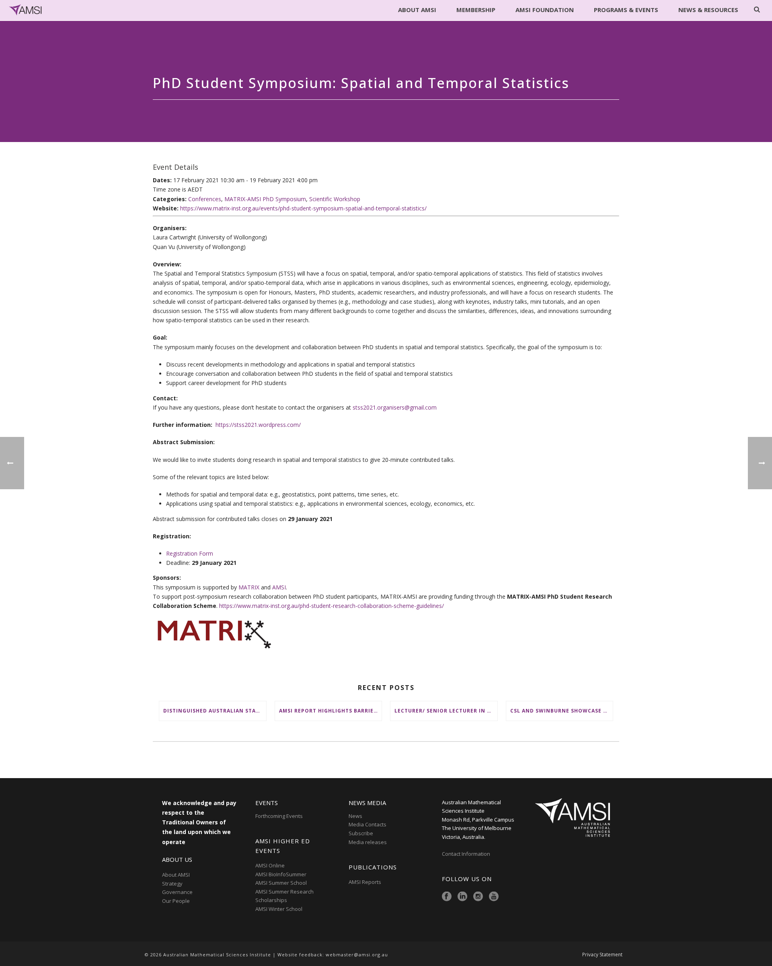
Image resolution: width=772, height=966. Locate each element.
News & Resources (708, 10)
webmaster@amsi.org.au (357, 955)
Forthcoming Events (279, 816)
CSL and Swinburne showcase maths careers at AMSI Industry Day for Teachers (561, 710)
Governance (177, 892)
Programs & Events (626, 10)
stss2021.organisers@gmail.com (395, 407)
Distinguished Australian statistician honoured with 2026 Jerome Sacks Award (214, 710)
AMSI (279, 587)
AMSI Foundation (544, 10)
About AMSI (417, 10)
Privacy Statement (602, 955)
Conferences (204, 199)
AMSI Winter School (278, 908)
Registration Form (189, 553)
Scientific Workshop (334, 199)
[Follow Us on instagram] (478, 897)
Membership (475, 10)
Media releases (368, 842)
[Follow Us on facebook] (447, 897)
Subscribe (361, 833)
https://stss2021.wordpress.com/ (258, 424)
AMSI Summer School (281, 882)
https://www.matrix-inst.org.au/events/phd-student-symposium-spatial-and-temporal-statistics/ (303, 208)
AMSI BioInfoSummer (280, 874)
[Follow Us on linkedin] (462, 897)
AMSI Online (270, 865)
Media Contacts (367, 824)
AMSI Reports (365, 882)
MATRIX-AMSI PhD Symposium (265, 199)
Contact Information (466, 853)
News (355, 816)
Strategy (172, 883)
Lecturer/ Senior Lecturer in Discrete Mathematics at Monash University (445, 710)
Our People (176, 900)
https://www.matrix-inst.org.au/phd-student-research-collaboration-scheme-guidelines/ (331, 606)
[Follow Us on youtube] (494, 897)
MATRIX (248, 587)
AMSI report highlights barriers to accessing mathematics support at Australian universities (330, 710)
